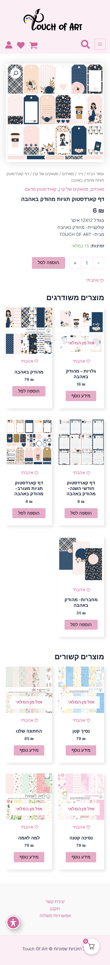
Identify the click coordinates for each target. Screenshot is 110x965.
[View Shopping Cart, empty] (34, 46)
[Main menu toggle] (100, 44)
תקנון (55, 908)
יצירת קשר (55, 901)
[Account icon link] (9, 45)
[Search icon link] (85, 46)
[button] (15, 73)
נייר (80, 173)
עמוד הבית (95, 173)
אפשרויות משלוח (55, 915)
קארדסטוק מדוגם (41, 189)
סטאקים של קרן (45, 173)
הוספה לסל (48, 262)
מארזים (68, 173)
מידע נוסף (81, 395)
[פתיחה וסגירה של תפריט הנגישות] (13, 922)
